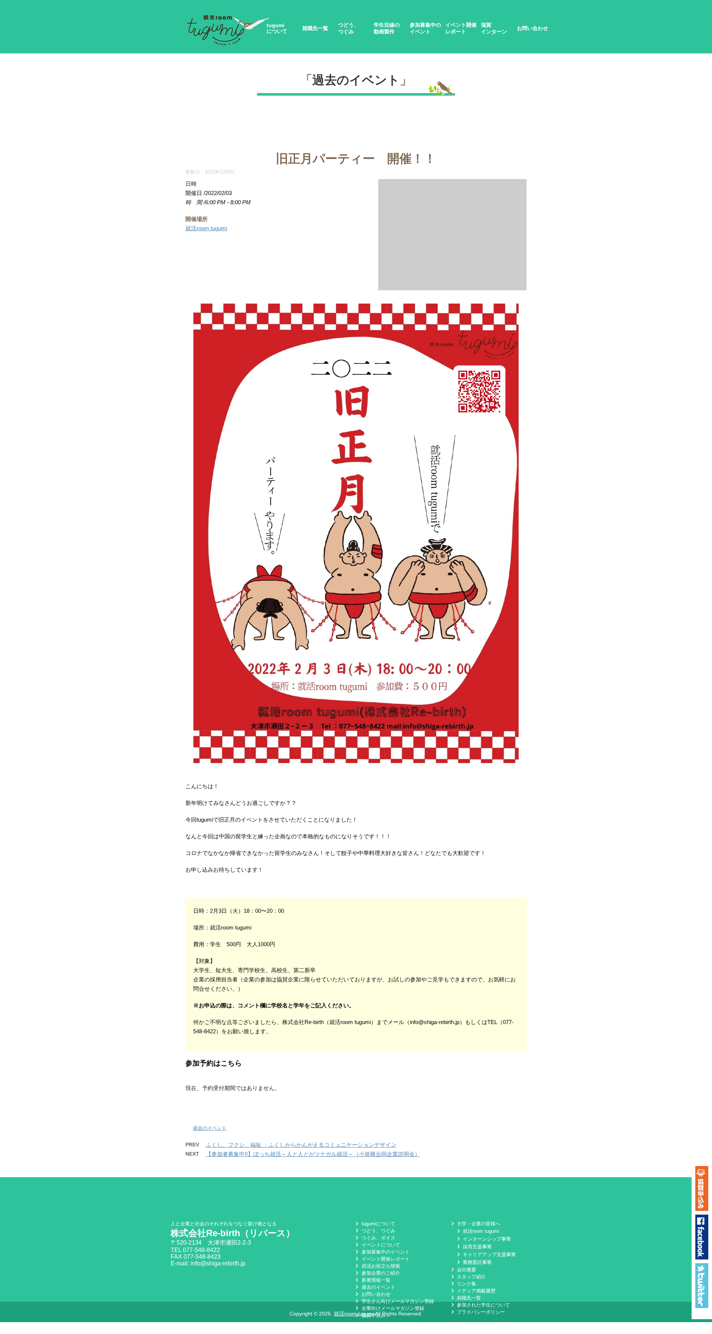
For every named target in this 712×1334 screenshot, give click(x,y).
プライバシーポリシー (480, 1312)
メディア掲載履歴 (475, 1291)
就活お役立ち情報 (380, 1266)
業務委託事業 (476, 1262)
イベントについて (380, 1245)
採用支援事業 (476, 1246)
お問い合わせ (532, 28)
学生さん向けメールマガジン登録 (397, 1301)
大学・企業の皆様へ (477, 1223)
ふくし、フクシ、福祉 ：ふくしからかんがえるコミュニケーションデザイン (301, 1145)
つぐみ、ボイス (377, 1238)
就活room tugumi (206, 228)
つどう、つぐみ (348, 28)
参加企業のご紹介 (380, 1273)
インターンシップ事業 (486, 1239)
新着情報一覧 (375, 1280)
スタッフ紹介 (470, 1276)
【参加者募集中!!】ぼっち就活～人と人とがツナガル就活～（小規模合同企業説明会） (313, 1154)
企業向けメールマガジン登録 (392, 1308)
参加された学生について (482, 1305)
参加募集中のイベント (425, 28)
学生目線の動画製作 (387, 28)
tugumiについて (277, 28)
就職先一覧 (315, 28)
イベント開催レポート (461, 28)
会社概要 (465, 1269)
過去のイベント (356, 80)
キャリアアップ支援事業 (488, 1254)
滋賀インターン (494, 28)
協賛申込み (372, 1315)
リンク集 (465, 1284)
